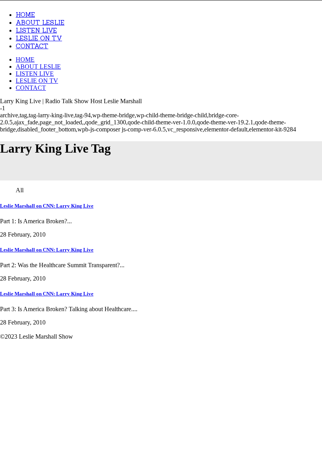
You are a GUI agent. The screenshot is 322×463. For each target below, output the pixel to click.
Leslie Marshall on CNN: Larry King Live (46, 206)
